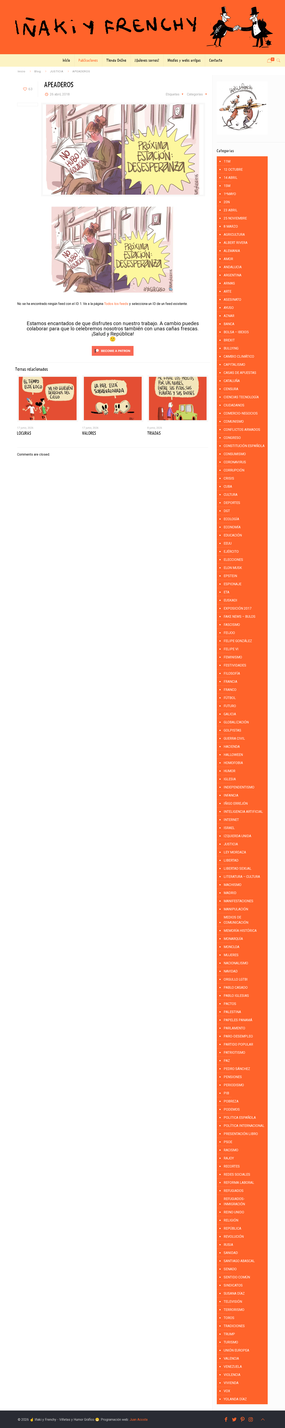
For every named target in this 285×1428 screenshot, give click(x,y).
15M (227, 186)
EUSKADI (230, 600)
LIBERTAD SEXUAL (237, 869)
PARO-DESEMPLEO (238, 1036)
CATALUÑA (232, 381)
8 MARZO (231, 226)
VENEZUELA (233, 1367)
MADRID (230, 893)
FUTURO (230, 706)
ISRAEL (229, 828)
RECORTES (232, 1166)
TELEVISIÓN (233, 1302)
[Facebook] (226, 1419)
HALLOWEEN (233, 755)
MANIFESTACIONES (238, 901)
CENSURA (231, 389)
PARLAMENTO (234, 1028)
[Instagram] (250, 1419)
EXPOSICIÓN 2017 (237, 608)
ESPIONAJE (232, 584)
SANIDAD (231, 1253)
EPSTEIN (230, 576)
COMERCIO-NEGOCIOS (241, 413)
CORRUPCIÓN (234, 470)
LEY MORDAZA (235, 852)
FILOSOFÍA (232, 673)
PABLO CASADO (236, 988)
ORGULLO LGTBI (236, 979)
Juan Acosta (139, 1420)
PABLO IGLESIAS (236, 996)
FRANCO (230, 690)
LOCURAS (24, 433)
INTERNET (231, 820)
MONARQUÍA (233, 939)
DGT (227, 511)
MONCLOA (231, 947)
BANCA (229, 324)
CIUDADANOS (234, 405)
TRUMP (229, 1334)
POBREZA (231, 1101)
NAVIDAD (231, 971)
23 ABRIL (230, 210)
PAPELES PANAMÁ (238, 1020)
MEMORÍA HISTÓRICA (240, 931)
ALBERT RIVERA (235, 243)
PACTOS (230, 1004)
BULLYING (231, 348)
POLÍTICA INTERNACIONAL (244, 1126)
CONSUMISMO (235, 454)
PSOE (228, 1142)
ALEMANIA (232, 251)
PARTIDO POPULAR (238, 1044)
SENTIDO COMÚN (237, 1277)
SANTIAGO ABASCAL (239, 1261)
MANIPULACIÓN (236, 909)
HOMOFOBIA (233, 763)
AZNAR (229, 316)
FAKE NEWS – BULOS (239, 617)
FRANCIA (230, 682)
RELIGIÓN (231, 1220)
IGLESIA (230, 779)
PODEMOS (232, 1109)
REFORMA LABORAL (239, 1183)
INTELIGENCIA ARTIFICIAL (243, 812)
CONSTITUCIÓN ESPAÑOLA (244, 446)
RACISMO (231, 1150)
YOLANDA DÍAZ (235, 1399)
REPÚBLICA (232, 1228)
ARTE (227, 291)
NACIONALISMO (236, 963)
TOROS (229, 1318)
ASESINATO (232, 300)
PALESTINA (232, 1012)
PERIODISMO (234, 1085)
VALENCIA (231, 1358)
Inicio (21, 71)
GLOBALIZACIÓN (236, 722)
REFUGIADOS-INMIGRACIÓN (234, 1201)
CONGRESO (232, 438)
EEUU (228, 543)
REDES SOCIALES (237, 1174)
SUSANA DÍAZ (234, 1293)
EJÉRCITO (231, 552)
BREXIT (229, 340)
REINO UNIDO (234, 1212)
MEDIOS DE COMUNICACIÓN (236, 919)
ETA (226, 592)
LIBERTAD (231, 860)
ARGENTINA (232, 275)
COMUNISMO (234, 421)
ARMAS (229, 283)
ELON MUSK (233, 568)
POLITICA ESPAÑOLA (240, 1118)
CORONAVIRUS (235, 462)
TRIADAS (154, 433)
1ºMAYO (230, 194)
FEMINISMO (233, 657)
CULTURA (230, 495)
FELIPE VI (231, 649)
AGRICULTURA (234, 235)
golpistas (232, 730)
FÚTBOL (230, 698)
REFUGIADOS (233, 1191)
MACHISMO (232, 885)
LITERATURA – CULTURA (242, 877)
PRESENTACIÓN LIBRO (241, 1134)
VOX (227, 1391)
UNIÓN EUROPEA (236, 1350)
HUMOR (229, 771)
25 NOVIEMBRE (235, 218)
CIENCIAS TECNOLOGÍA (241, 397)
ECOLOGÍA (231, 519)
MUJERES (231, 955)
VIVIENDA (231, 1383)
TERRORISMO (234, 1310)
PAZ (227, 1061)
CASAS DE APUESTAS (240, 373)
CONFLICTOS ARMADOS (242, 430)
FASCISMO (232, 625)
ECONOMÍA (232, 527)
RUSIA (228, 1245)
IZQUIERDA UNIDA (237, 836)
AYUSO (229, 308)
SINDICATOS (233, 1285)
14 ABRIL (230, 178)
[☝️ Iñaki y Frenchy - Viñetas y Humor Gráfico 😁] (142, 27)
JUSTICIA (56, 71)
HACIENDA (232, 747)
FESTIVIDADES (235, 665)
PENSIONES (233, 1077)
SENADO (230, 1269)
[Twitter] (234, 1419)
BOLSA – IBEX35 (236, 332)
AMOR (228, 259)
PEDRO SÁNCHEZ (237, 1069)
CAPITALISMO (234, 365)
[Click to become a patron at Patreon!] (113, 357)
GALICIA (230, 714)
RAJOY (229, 1158)
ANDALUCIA (233, 267)
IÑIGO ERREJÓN (236, 803)
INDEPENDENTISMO (239, 787)
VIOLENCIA (232, 1375)
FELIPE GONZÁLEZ (238, 641)
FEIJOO (229, 633)
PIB (226, 1093)
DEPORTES (232, 503)
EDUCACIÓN (233, 535)
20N (227, 202)
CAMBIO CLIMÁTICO (239, 356)
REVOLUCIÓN (234, 1237)
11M (227, 161)
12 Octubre (233, 170)
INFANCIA (231, 795)
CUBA (228, 487)
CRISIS (229, 478)
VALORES (89, 433)
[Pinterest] (242, 1419)
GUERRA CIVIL (234, 738)
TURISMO (231, 1342)
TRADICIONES (234, 1326)
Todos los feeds (116, 304)
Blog (37, 71)
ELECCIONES (233, 560)
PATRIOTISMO (234, 1053)
